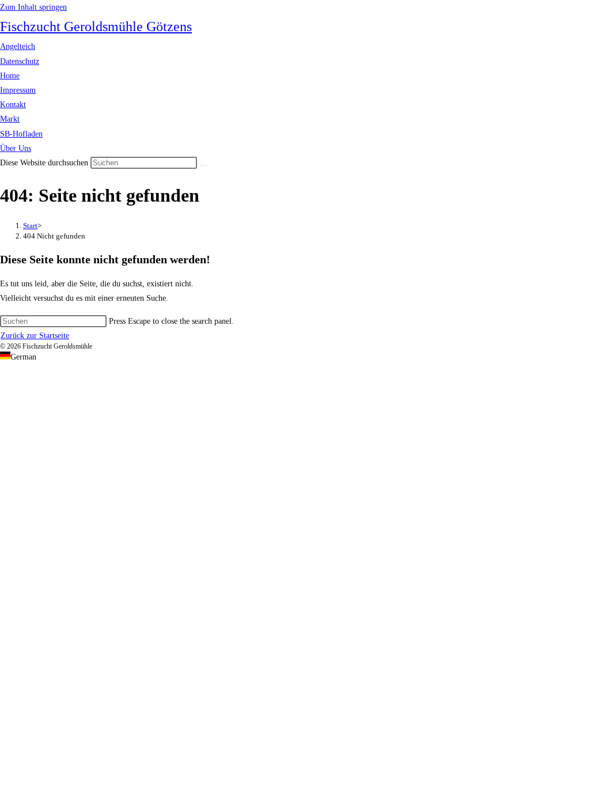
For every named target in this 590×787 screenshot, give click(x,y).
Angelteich (17, 46)
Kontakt (13, 104)
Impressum (18, 90)
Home (10, 75)
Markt (10, 119)
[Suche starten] (203, 165)
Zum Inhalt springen (33, 7)
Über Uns (15, 148)
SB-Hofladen (21, 134)
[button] (295, 357)
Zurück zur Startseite (35, 335)
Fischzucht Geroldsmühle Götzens (96, 26)
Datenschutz (19, 61)
